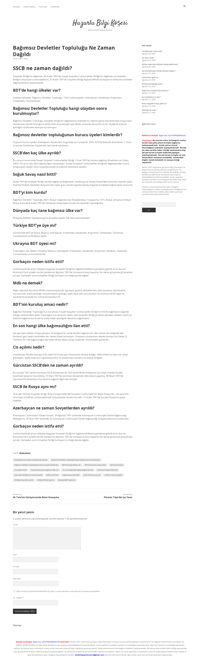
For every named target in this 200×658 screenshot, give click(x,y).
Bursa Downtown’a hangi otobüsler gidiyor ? (159, 71)
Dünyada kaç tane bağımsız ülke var (45, 470)
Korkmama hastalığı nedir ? (152, 84)
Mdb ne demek (52, 475)
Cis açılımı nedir (21, 470)
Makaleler (25, 453)
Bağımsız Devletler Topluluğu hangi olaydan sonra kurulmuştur (76, 460)
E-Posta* (16, 567)
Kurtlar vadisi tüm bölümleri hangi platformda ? (160, 64)
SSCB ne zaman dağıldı (113, 475)
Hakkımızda (54, 7)
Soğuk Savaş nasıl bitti (70, 475)
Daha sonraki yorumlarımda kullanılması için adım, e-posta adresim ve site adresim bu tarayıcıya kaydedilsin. (58, 591)
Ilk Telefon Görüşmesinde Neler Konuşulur (36, 497)
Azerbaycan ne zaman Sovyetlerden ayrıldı (31, 460)
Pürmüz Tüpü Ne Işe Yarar (118, 497)
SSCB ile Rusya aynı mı (92, 475)
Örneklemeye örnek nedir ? (152, 51)
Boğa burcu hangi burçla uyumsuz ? (155, 90)
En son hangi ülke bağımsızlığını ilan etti (78, 470)
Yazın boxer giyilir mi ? (150, 77)
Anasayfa (16, 7)
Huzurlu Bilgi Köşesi (100, 23)
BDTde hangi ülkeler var (71, 465)
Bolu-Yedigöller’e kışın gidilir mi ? (154, 103)
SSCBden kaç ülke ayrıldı (24, 480)
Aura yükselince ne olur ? (151, 97)
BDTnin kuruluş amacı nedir (95, 465)
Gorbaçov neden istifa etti (107, 470)
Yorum (15, 525)
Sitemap (17, 625)
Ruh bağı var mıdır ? (149, 110)
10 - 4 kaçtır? (18, 598)
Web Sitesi (17, 579)
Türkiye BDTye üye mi (45, 480)
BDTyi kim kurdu (116, 465)
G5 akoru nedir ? (148, 58)
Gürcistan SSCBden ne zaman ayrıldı (28, 475)
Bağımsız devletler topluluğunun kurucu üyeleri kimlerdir (36, 465)
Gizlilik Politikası (29, 7)
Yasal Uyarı (43, 7)
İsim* (15, 555)
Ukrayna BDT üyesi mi (66, 480)
